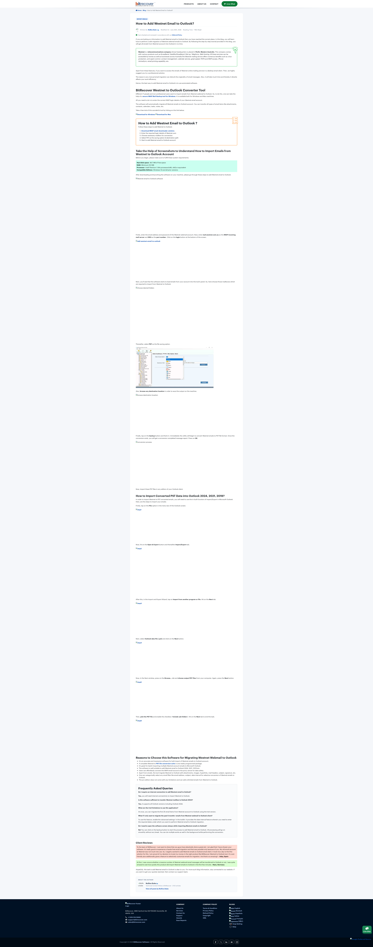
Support (179, 915)
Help (234, 927)
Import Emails (142, 19)
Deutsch (238, 911)
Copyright (206, 915)
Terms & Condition (210, 908)
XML (204, 918)
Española (238, 913)
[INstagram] (237, 942)
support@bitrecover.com (137, 919)
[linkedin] (226, 942)
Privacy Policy (208, 910)
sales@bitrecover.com (136, 922)
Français (239, 918)
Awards (179, 918)
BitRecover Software (141, 942)
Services (179, 910)
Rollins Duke (152, 30)
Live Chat (231, 4)
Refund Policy (208, 913)
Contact (214, 4)
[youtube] (232, 942)
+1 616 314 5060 (134, 917)
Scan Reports (181, 920)
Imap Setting (237, 924)
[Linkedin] (158, 30)
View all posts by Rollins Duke (157, 889)
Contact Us (180, 913)
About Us (201, 4)
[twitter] (221, 942)
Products (189, 4)
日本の (240, 921)
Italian (236, 916)
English (237, 908)
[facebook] (216, 942)
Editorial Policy (177, 35)
